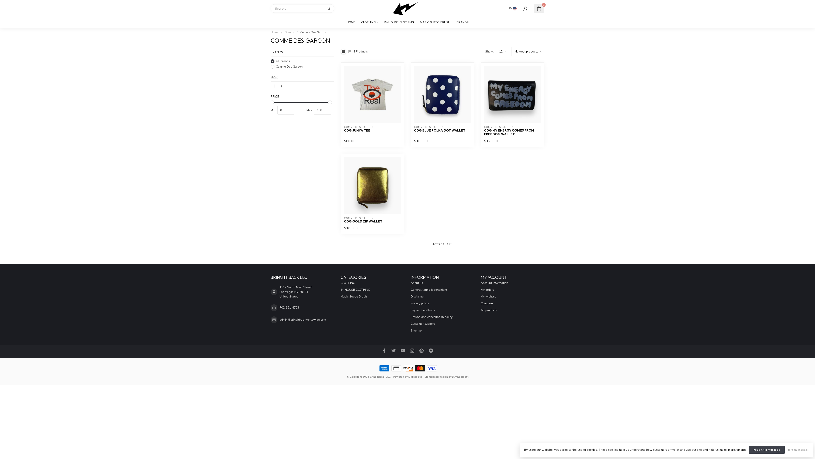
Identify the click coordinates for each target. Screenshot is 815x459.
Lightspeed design (436, 376)
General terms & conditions (429, 290)
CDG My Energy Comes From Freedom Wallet (509, 132)
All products (489, 310)
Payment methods (423, 310)
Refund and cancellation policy (431, 317)
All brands (283, 61)
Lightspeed (415, 376)
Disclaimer (418, 297)
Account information (494, 283)
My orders (487, 290)
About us (417, 283)
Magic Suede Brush (435, 22)
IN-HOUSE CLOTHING (399, 22)
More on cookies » (798, 450)
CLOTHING (368, 22)
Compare (487, 303)
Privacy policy (420, 303)
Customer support (423, 324)
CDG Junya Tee (357, 130)
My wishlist (488, 297)
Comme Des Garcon (313, 32)
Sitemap (416, 331)
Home (351, 22)
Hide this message (766, 450)
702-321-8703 (289, 308)
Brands (463, 22)
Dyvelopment (460, 376)
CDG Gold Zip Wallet (363, 221)
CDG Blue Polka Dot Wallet (439, 130)
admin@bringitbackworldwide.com (303, 320)
